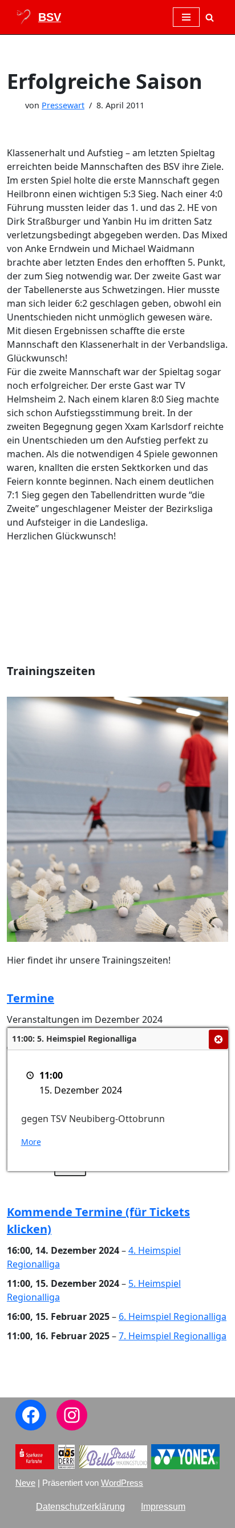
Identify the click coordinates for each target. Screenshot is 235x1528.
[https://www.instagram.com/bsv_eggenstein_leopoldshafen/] (71, 1415)
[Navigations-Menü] (186, 17)
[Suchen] (209, 17)
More (31, 1141)
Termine (30, 998)
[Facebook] (30, 1415)
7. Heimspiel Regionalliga (172, 1336)
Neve (25, 1483)
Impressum (163, 1506)
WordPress (122, 1483)
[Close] (218, 1039)
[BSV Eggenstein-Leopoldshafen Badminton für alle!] (38, 17)
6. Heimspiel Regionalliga (172, 1316)
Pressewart (63, 105)
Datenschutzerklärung (80, 1506)
